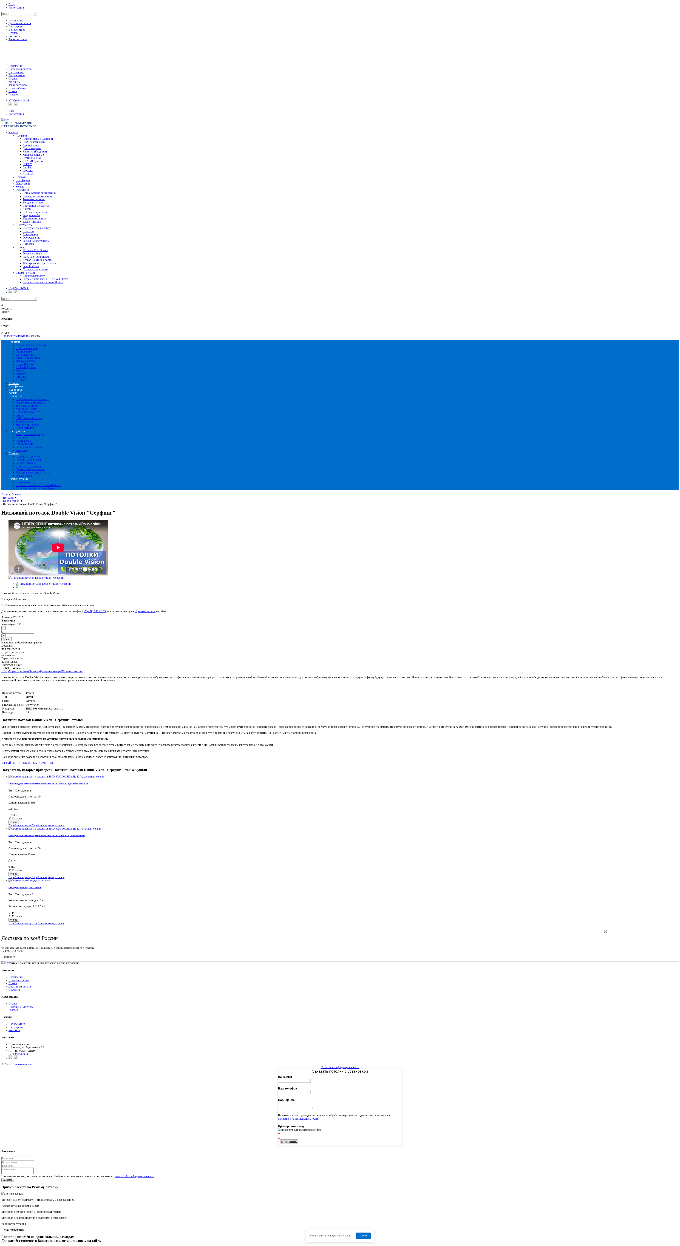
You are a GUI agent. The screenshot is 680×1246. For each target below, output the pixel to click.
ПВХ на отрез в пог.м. (36, 256)
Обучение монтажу (72, 671)
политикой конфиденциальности (298, 1118)
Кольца (20, 186)
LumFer (27, 167)
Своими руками (25, 272)
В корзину (34, 335)
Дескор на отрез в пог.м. (37, 259)
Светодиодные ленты (36, 205)
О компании (15, 20)
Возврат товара (51, 671)
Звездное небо (31, 215)
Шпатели (28, 231)
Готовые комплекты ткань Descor (43, 282)
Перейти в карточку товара (48, 825)
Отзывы (13, 32)
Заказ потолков (17, 39)
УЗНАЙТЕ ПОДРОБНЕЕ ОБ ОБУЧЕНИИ (27, 762)
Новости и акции (18, 980)
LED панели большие (36, 212)
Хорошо (363, 1235)
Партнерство (16, 26)
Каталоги (28, 243)
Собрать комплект (34, 275)
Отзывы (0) (35, 671)
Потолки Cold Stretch (35, 250)
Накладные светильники (38, 196)
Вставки (21, 176)
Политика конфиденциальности (340, 1067)
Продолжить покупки (14, 335)
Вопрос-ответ (16, 29)
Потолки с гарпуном (35, 269)
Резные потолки (32, 253)
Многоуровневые (33, 154)
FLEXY (27, 164)
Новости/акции (17, 88)
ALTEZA (28, 173)
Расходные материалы (36, 240)
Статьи (12, 91)
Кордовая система (33, 202)
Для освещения (32, 148)
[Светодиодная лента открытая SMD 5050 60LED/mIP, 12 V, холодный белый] (56, 776)
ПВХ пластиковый (34, 141)
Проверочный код (291, 1126)
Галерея (13, 94)
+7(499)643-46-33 (18, 100)
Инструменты (24, 224)
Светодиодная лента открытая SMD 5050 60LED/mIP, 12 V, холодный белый (48, 783)
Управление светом (34, 218)
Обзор (5, 671)
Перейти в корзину (20, 825)
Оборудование (31, 237)
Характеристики (19, 671)
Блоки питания (32, 221)
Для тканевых (31, 145)
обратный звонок (145, 611)
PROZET (28, 170)
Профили (21, 135)
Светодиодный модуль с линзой (24, 887)
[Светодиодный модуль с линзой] (29, 880)
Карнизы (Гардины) (35, 151)
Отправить (289, 1141)
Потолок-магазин (21, 1064)
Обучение (14, 989)
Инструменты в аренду (37, 227)
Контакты (14, 36)
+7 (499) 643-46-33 (95, 611)
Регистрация (16, 7)
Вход (11, 4)
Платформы (23, 180)
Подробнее (8, 956)
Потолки (21, 247)
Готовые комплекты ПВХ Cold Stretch (45, 278)
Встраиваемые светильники (39, 192)
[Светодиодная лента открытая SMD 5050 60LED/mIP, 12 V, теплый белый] (54, 828)
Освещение (22, 189)
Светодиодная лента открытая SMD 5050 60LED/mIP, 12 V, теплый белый (46, 835)
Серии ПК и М (32, 157)
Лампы (27, 208)
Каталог (13, 132)
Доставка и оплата (19, 23)
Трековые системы (34, 199)
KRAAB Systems (33, 161)
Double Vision (31, 266)
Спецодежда (30, 234)
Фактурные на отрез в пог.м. (40, 263)
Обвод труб (23, 183)
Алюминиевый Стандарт (38, 138)
